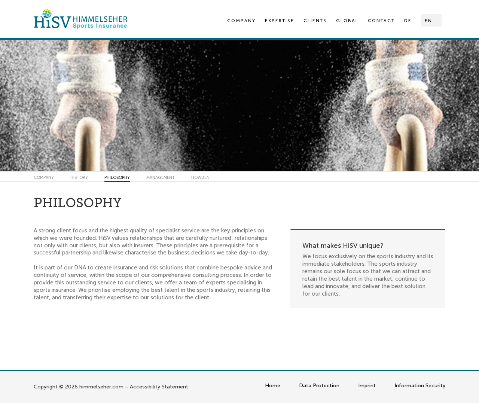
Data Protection (319, 385)
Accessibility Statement (159, 387)
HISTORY (79, 177)
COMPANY (44, 177)
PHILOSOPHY (117, 177)
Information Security (419, 385)
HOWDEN (200, 177)
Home (272, 385)
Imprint (367, 385)
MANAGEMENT (160, 177)
